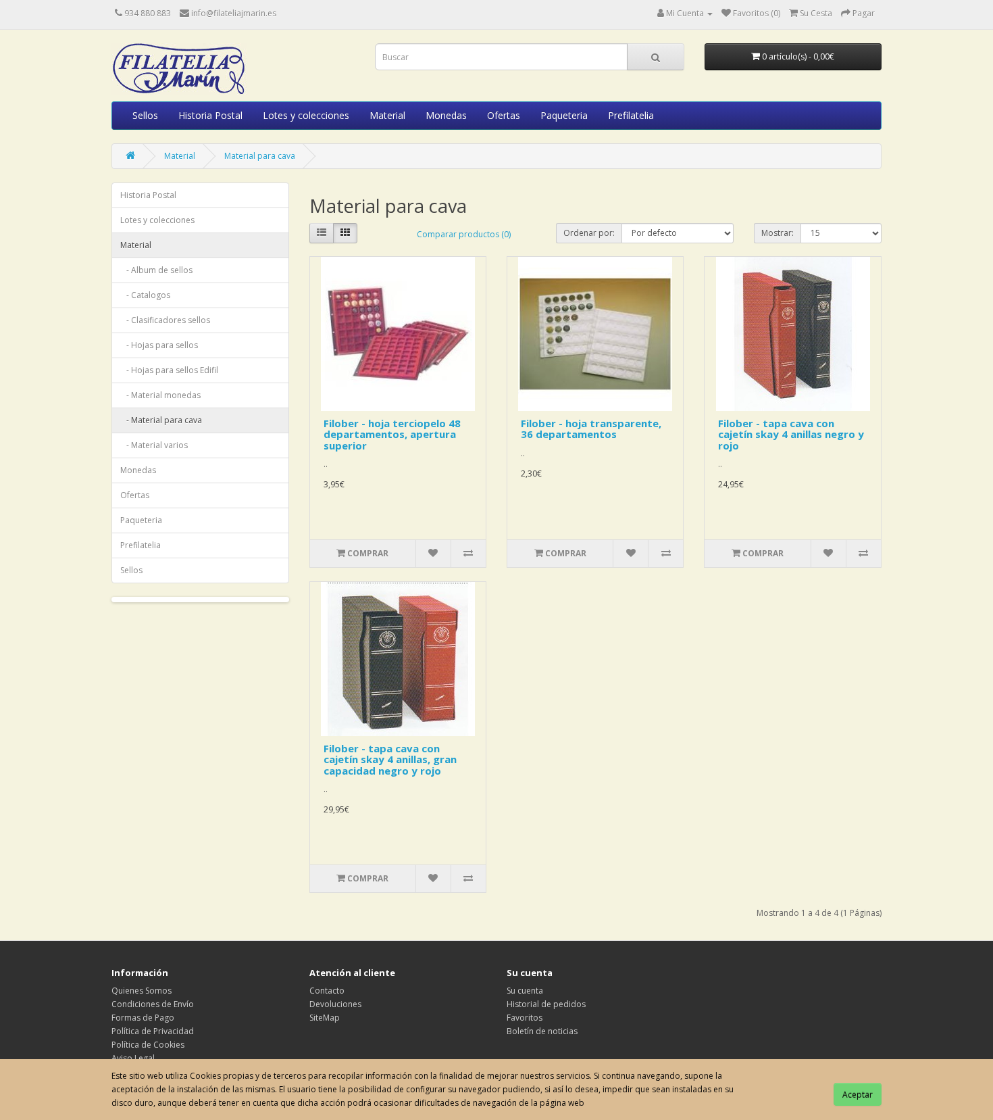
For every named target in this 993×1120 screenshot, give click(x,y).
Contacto (327, 990)
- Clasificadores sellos (165, 320)
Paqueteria (564, 115)
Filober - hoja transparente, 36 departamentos (591, 428)
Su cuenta (525, 990)
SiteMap (324, 1017)
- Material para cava (161, 420)
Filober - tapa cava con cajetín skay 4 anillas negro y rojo (791, 434)
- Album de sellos (156, 270)
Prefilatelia (631, 115)
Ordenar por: (589, 233)
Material (387, 115)
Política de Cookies (147, 1044)
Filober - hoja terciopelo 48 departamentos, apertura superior (392, 434)
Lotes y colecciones (306, 115)
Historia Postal (210, 115)
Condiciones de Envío (152, 1004)
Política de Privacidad (152, 1031)
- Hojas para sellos (159, 345)
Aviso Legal (133, 1058)
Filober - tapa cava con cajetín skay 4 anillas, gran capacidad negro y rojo (390, 759)
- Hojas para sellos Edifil (169, 370)
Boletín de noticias (542, 1031)
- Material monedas (160, 395)
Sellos (145, 115)
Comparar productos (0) (464, 234)
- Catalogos (145, 295)
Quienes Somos (141, 990)
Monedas (446, 115)
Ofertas (503, 115)
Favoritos (524, 1017)
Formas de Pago (142, 1017)
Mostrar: (777, 233)
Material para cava (259, 156)
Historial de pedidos (546, 1004)
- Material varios (154, 445)
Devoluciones (335, 1004)
